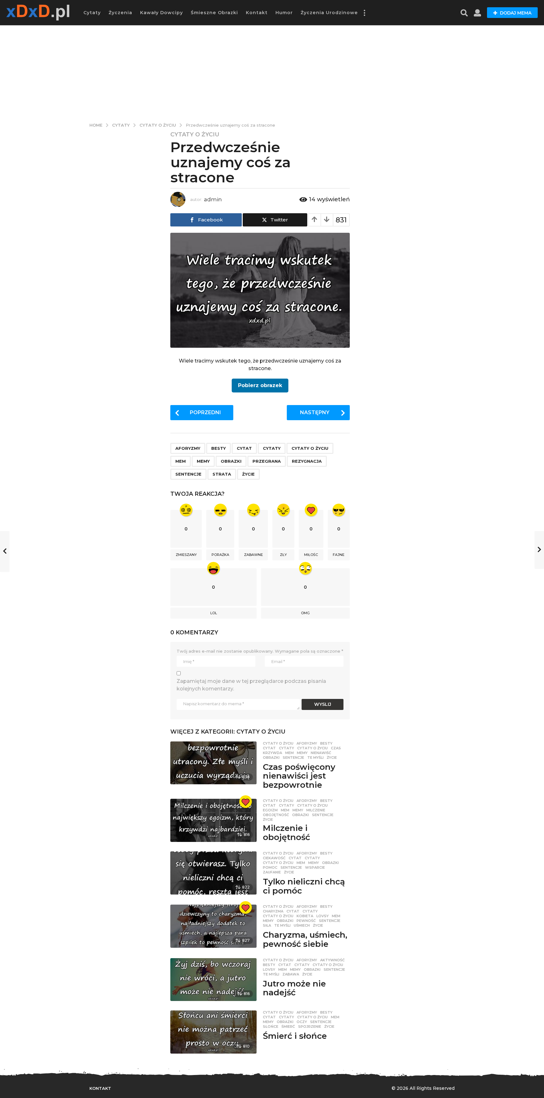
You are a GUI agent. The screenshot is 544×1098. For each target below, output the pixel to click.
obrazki (231, 461)
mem (180, 461)
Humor (284, 12)
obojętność (276, 815)
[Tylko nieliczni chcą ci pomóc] (213, 873)
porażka (220, 554)
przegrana (266, 461)
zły (283, 554)
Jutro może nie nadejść (294, 988)
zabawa (290, 974)
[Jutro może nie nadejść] (213, 979)
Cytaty (92, 12)
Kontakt (257, 12)
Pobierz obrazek (260, 385)
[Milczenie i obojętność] (213, 820)
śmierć (288, 1026)
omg (305, 613)
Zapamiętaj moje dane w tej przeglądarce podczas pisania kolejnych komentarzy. (251, 685)
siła (267, 925)
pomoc (270, 867)
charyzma (273, 911)
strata (221, 474)
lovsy (322, 916)
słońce (270, 1026)
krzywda (272, 753)
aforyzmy (187, 448)
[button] (364, 12)
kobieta (305, 916)
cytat (244, 448)
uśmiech (302, 925)
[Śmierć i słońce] (213, 1032)
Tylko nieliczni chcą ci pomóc (304, 886)
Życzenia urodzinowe (329, 12)
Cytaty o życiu (194, 134)
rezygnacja (307, 461)
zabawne (253, 554)
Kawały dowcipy (161, 12)
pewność (306, 921)
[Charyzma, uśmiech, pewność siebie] (213, 926)
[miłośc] (245, 801)
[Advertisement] (272, 72)
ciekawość (274, 858)
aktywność (332, 960)
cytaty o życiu (310, 448)
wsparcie (315, 867)
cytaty (271, 448)
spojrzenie (309, 1026)
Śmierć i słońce (295, 1036)
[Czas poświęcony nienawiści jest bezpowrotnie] (213, 763)
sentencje (188, 474)
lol (213, 613)
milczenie (315, 810)
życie (248, 474)
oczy (302, 1022)
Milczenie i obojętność (286, 832)
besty (218, 448)
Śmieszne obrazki (214, 12)
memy (203, 461)
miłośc (311, 554)
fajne (338, 554)
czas (336, 748)
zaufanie (272, 872)
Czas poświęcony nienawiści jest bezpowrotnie (299, 776)
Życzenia (120, 12)
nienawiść (321, 753)
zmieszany (186, 554)
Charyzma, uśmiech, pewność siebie (305, 939)
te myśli (315, 757)
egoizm (270, 810)
